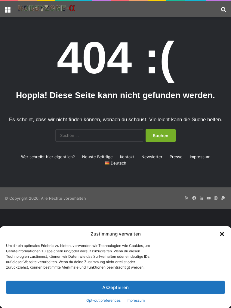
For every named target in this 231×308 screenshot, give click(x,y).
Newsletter (151, 156)
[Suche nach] (223, 11)
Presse (176, 156)
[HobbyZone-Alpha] (46, 9)
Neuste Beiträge (97, 156)
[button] (222, 234)
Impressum (136, 300)
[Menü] (8, 11)
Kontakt (127, 156)
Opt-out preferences (103, 300)
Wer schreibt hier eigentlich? (48, 156)
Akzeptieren (115, 287)
